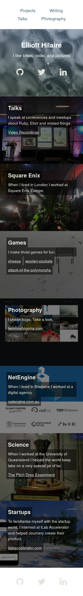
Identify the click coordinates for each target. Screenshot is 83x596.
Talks (22, 18)
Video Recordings (23, 132)
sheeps (14, 261)
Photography (53, 18)
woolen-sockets (39, 261)
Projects (27, 10)
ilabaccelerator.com (25, 547)
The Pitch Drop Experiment (31, 474)
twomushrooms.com (25, 328)
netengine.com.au (23, 401)
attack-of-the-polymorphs (29, 270)
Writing (56, 10)
